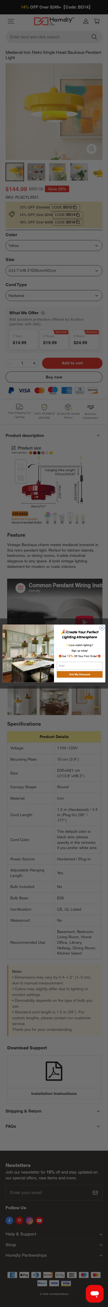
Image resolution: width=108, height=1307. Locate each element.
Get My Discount (79, 674)
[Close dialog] (102, 628)
